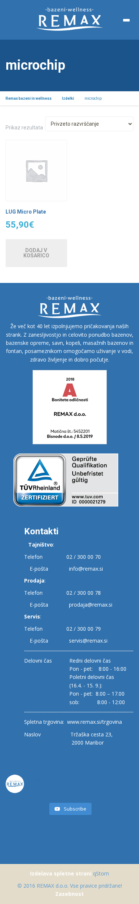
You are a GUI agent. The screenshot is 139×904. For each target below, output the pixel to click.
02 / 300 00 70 (83, 556)
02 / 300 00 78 (83, 592)
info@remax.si (86, 568)
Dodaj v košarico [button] (36, 252)
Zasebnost (69, 893)
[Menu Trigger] (126, 20)
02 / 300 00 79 (83, 628)
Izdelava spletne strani (61, 873)
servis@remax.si (88, 640)
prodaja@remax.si (90, 604)
